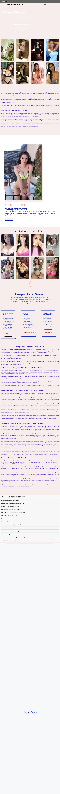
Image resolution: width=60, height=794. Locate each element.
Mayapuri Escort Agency (22, 24)
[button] (45, 4)
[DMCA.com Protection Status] (5, 1)
